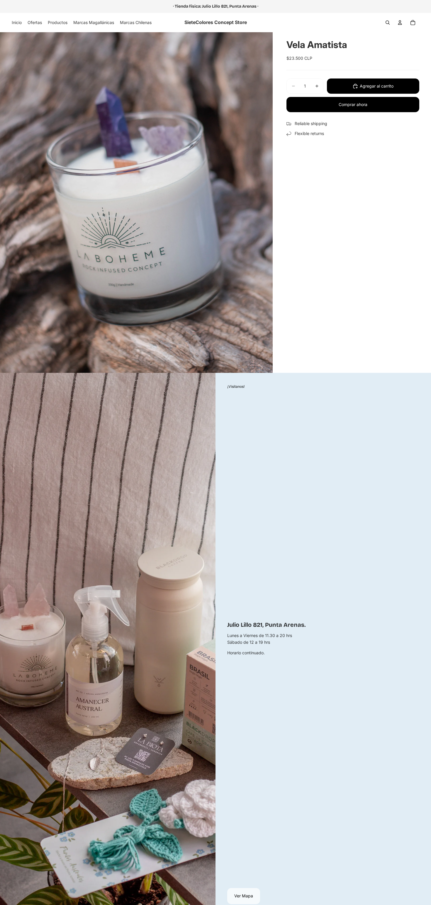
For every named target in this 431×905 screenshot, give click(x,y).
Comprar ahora (353, 104)
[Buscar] (387, 22)
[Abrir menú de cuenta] (399, 22)
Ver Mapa (243, 895)
